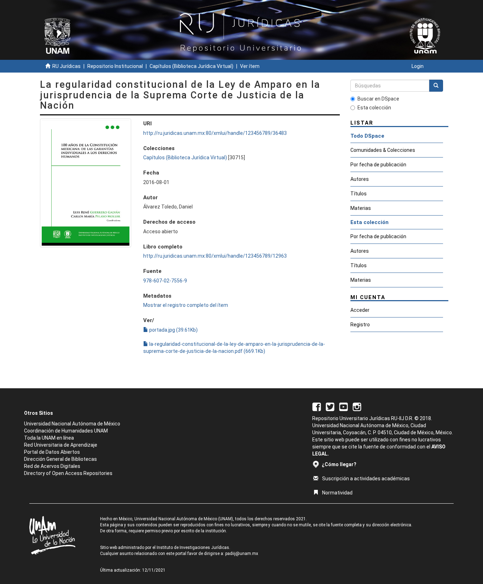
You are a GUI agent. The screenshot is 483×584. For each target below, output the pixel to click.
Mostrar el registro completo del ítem (185, 305)
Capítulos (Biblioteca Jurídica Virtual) (191, 66)
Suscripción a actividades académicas (366, 478)
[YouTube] (343, 406)
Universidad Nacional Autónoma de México (72, 423)
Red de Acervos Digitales (52, 466)
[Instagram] (357, 406)
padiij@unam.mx (241, 553)
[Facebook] (316, 406)
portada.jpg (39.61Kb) (173, 330)
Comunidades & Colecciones (382, 150)
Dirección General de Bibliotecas (60, 459)
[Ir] (436, 86)
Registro (360, 324)
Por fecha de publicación (378, 164)
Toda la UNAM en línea (49, 438)
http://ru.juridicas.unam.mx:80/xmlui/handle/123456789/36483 (215, 133)
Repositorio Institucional (115, 66)
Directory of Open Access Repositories (68, 473)
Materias (360, 208)
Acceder (359, 310)
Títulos (358, 193)
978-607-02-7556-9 (165, 281)
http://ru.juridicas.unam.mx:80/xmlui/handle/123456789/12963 (215, 256)
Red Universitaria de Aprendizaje (60, 445)
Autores (359, 179)
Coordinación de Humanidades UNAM (66, 431)
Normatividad (337, 493)
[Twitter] (330, 406)
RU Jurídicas (66, 66)
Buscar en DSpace (378, 99)
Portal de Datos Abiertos (52, 452)
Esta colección (374, 107)
